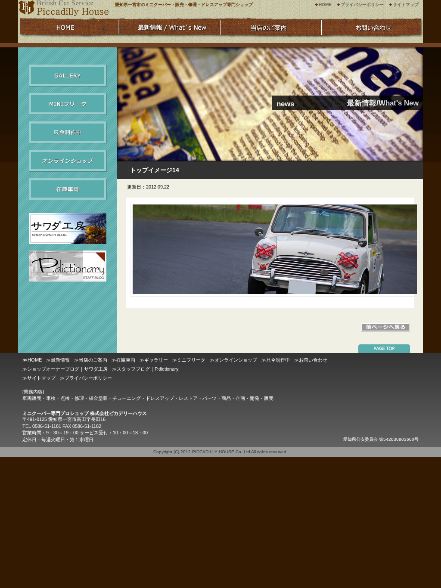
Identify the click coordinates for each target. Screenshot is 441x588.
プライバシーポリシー (362, 4)
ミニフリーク (191, 359)
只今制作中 (68, 132)
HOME (325, 4)
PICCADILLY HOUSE (213, 451)
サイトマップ (406, 4)
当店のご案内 (93, 359)
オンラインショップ (68, 161)
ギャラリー (68, 76)
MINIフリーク (68, 104)
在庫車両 (68, 189)
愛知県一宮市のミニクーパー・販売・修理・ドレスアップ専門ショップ (184, 4)
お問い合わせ (313, 359)
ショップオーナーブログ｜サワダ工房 (67, 368)
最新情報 (60, 359)
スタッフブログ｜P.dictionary (148, 368)
